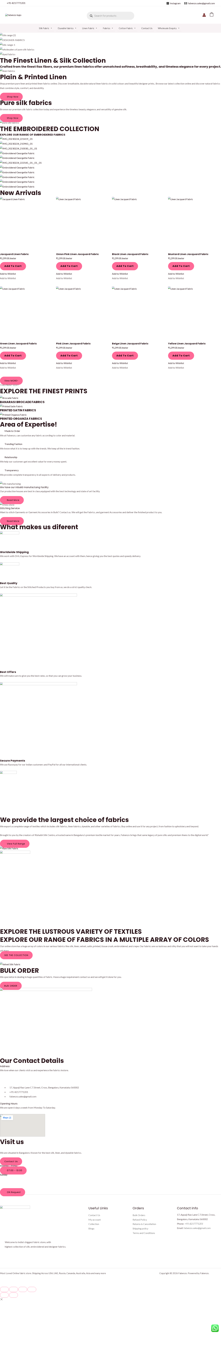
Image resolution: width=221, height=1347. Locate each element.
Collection (93, 1223)
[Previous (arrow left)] (4, 1295)
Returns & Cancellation (144, 1223)
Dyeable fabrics (66, 28)
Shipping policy (140, 1228)
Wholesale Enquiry (167, 28)
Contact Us (146, 28)
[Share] (22, 1289)
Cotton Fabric (126, 28)
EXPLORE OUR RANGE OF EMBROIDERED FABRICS (32, 134)
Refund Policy (140, 1219)
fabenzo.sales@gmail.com (197, 1228)
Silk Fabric (44, 28)
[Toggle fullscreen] (13, 1289)
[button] (8, 273)
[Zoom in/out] (4, 1289)
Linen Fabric (88, 28)
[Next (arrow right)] (13, 1295)
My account (94, 1219)
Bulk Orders (139, 1215)
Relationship (11, 457)
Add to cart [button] (13, 266)
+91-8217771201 (16, 3)
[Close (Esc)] (32, 1289)
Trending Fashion (13, 443)
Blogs (91, 1228)
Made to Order (12, 430)
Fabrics (106, 28)
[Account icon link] (204, 15)
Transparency (12, 470)
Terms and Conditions (144, 1233)
